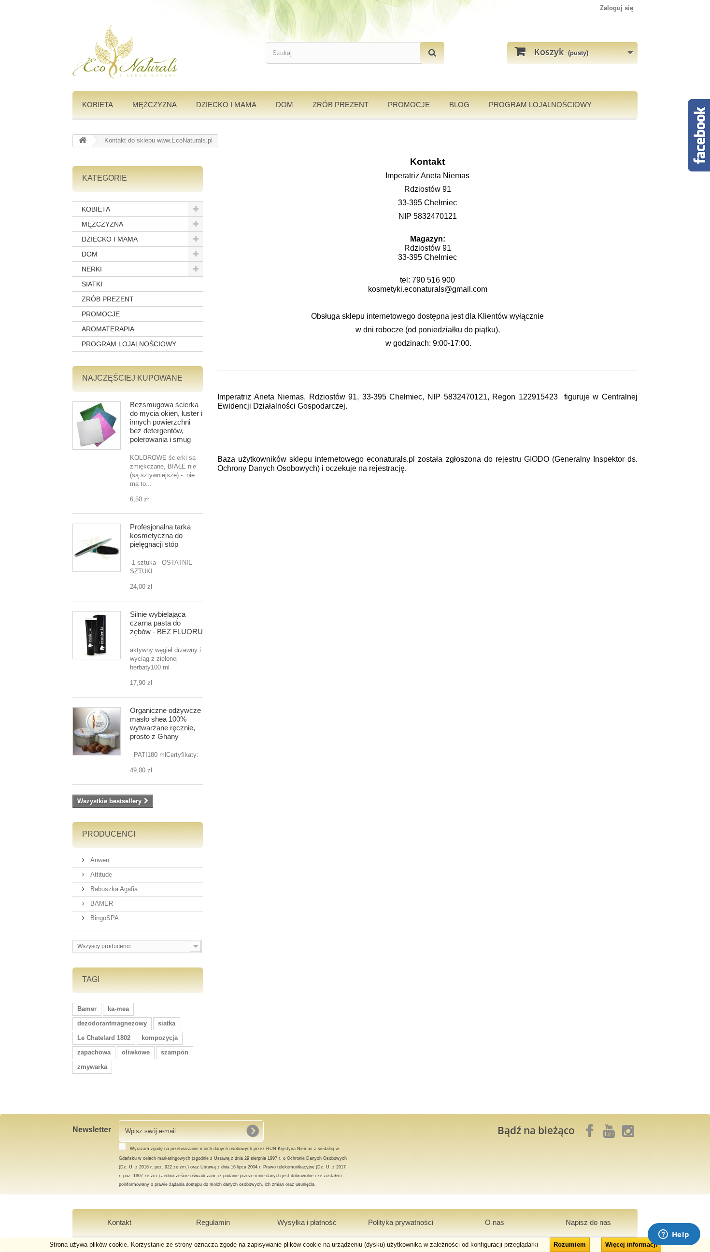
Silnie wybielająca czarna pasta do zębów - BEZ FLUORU (166, 623)
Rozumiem (570, 1244)
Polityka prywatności (400, 1222)
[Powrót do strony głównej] (82, 141)
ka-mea (118, 1008)
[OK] (252, 1130)
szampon (174, 1052)
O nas (494, 1222)
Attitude (100, 874)
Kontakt (119, 1222)
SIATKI (92, 284)
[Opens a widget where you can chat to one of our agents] (673, 1235)
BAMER (100, 903)
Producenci (108, 834)
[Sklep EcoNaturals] (161, 52)
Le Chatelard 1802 (103, 1037)
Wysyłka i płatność (307, 1222)
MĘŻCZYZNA (154, 104)
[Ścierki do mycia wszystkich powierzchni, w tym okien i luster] (96, 425)
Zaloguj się (616, 8)
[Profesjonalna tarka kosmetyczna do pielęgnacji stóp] (96, 548)
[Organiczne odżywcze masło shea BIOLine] (96, 731)
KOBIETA (97, 104)
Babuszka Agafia (113, 889)
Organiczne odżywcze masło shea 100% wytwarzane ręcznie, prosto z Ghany (165, 723)
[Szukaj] (432, 53)
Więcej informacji (631, 1244)
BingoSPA (103, 918)
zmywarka (92, 1066)
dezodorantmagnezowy (112, 1023)
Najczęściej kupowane (132, 378)
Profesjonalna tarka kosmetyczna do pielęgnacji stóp (160, 535)
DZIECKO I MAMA (226, 104)
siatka (166, 1023)
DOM (284, 104)
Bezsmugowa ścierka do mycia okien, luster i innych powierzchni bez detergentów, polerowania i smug (166, 421)
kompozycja (160, 1037)
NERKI (92, 269)
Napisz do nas (588, 1222)
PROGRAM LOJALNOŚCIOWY (540, 104)
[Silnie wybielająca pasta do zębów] (96, 635)
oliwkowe (136, 1052)
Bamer (87, 1008)
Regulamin (213, 1222)
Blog (459, 104)
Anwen (98, 860)
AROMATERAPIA (108, 329)
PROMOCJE (409, 104)
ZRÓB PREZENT (108, 299)
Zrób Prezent (340, 104)
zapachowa (94, 1052)
